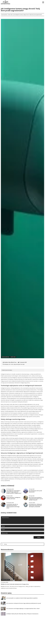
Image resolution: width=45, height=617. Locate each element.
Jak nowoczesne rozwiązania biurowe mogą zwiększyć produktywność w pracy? (23, 603)
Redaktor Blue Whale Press (10, 362)
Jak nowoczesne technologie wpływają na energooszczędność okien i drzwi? (23, 608)
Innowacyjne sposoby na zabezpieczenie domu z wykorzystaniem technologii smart (12, 506)
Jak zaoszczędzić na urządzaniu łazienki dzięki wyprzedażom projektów (22, 598)
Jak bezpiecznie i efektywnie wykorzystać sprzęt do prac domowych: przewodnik (35, 505)
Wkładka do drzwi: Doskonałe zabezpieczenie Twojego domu (15, 584)
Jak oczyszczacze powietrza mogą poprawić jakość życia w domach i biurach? (36, 498)
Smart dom (13, 356)
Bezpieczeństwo (5, 356)
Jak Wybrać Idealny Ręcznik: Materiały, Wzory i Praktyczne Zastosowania (22, 613)
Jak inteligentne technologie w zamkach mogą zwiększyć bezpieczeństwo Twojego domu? (13, 492)
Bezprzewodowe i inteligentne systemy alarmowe (13, 498)
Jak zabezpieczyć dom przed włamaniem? (35, 491)
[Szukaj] (2, 544)
